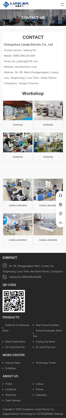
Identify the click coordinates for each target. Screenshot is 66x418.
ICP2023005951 (45, 413)
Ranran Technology (22, 413)
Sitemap (58, 413)
